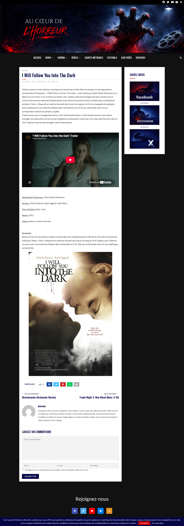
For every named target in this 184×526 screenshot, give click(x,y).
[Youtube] (92, 511)
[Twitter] (83, 511)
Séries (74, 57)
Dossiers (140, 57)
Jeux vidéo (126, 57)
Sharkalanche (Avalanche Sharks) (39, 397)
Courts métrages (94, 57)
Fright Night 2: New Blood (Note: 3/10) (99, 397)
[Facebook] (75, 511)
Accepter (144, 523)
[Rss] (109, 511)
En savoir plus (157, 523)
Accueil (37, 57)
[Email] (101, 511)
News (48, 57)
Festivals (112, 57)
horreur (28, 82)
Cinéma (61, 57)
